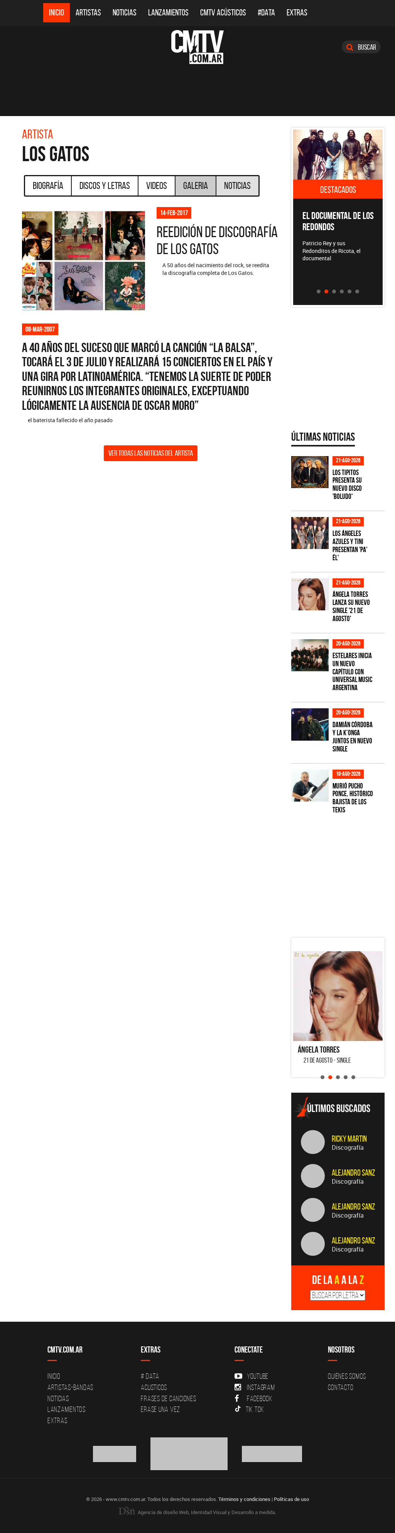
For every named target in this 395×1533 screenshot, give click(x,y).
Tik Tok (255, 1409)
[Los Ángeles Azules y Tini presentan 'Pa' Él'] (310, 533)
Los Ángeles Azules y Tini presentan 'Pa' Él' (350, 545)
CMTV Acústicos (223, 12)
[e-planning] (272, 1453)
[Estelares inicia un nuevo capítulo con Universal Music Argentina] (310, 655)
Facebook (260, 1398)
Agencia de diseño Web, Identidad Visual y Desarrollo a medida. (206, 1512)
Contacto (340, 1387)
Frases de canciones (168, 1398)
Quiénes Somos (347, 1376)
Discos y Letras (104, 185)
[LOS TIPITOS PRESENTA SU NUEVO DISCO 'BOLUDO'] (310, 472)
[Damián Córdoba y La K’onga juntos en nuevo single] (310, 724)
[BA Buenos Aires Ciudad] (189, 1453)
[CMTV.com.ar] (197, 47)
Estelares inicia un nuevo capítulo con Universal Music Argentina (352, 672)
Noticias (125, 12)
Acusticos (154, 1387)
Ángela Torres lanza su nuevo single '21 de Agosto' (351, 606)
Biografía (48, 185)
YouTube (257, 1376)
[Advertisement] (343, 878)
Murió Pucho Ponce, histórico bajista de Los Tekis (353, 798)
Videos (156, 185)
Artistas (88, 12)
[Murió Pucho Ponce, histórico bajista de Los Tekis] (310, 786)
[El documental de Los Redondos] (338, 155)
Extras (297, 12)
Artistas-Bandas (70, 1387)
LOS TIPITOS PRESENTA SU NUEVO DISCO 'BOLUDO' (347, 484)
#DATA (266, 12)
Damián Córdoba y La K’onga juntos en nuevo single (353, 737)
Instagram (261, 1387)
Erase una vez (160, 1409)
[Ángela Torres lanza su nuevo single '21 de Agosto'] (310, 594)
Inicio (56, 12)
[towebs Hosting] (115, 1453)
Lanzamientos (168, 12)
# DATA (150, 1376)
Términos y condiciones (244, 1499)
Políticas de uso (291, 1499)
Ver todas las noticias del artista (150, 453)
